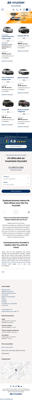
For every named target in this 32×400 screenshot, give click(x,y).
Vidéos (3, 298)
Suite (3, 272)
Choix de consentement (6, 399)
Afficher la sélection (16, 191)
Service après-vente (7, 347)
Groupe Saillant (6, 309)
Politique (4, 302)
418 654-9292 (5, 353)
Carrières (4, 300)
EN (24, 9)
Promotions (5, 295)
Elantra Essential (23, 78)
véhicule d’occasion (16, 262)
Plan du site (5, 305)
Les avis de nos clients (15, 146)
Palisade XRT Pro (23, 36)
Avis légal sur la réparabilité (9, 303)
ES (29, 9)
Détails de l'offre (6, 61)
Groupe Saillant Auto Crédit (9, 311)
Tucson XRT (5, 110)
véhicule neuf (5, 262)
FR (27, 9)
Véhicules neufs (6, 290)
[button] (16, 141)
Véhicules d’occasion (7, 291)
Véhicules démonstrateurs (9, 293)
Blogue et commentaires (8, 297)
